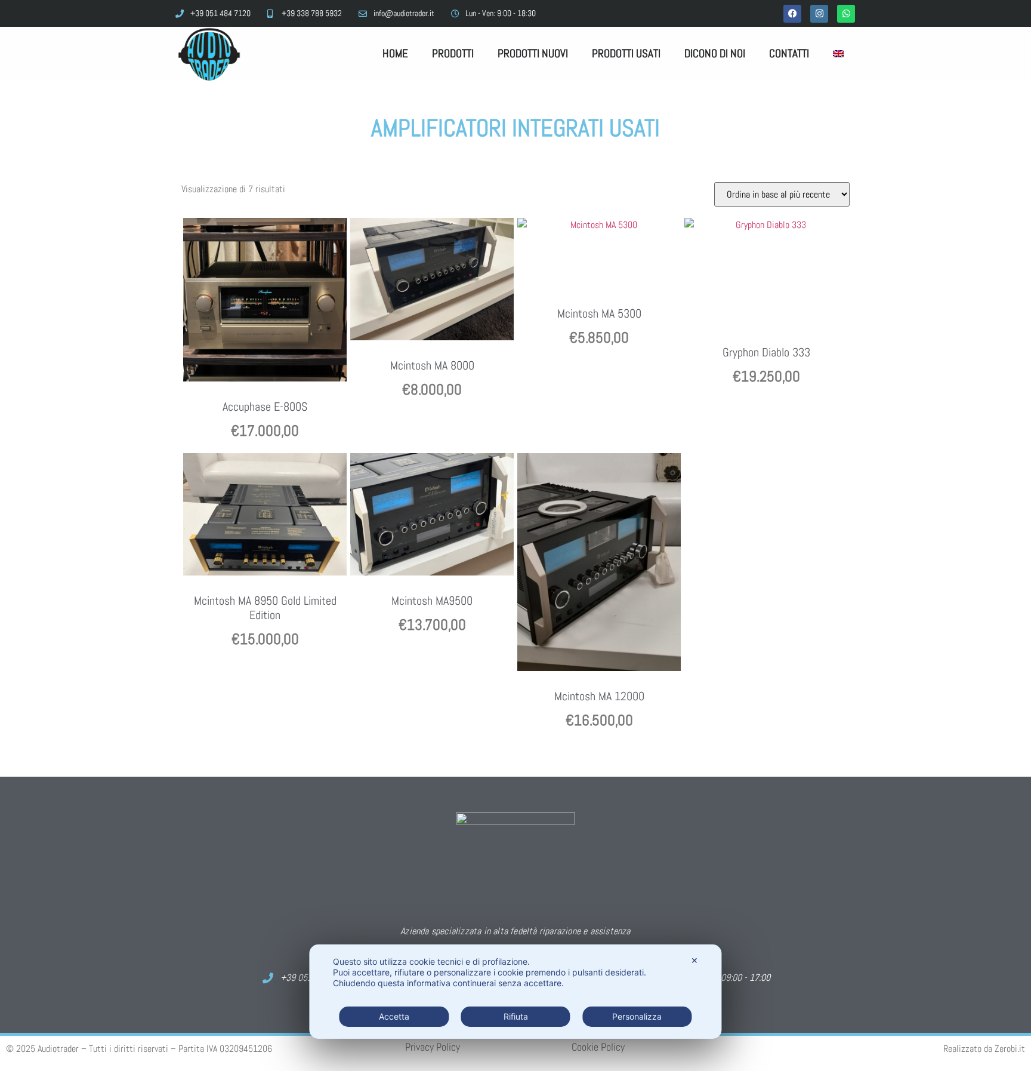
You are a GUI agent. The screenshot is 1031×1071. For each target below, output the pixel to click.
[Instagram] (819, 14)
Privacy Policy (432, 1047)
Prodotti (453, 53)
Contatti (789, 53)
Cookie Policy (598, 1047)
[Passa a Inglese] (838, 54)
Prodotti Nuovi (533, 53)
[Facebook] (792, 14)
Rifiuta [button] (516, 1016)
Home (395, 53)
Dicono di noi (714, 53)
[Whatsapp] (846, 14)
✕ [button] (694, 960)
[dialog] (515, 991)
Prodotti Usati (626, 53)
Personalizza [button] (637, 1016)
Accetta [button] (394, 1016)
